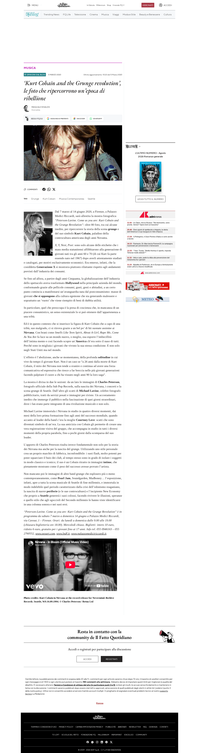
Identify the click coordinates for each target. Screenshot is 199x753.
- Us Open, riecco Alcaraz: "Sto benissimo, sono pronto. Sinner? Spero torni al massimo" (148, 224)
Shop (109, 5)
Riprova (99, 703)
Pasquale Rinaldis (40, 107)
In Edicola (91, 5)
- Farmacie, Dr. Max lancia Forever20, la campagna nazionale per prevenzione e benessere (150, 245)
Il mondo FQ (118, 5)
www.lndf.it (63, 533)
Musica (30, 68)
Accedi (87, 659)
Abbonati (147, 5)
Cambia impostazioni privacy (89, 727)
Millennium (100, 5)
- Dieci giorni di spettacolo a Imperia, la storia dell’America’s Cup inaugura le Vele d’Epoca (147, 231)
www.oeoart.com (45, 533)
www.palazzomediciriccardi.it (88, 533)
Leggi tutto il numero (150, 199)
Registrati (112, 659)
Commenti (32, 189)
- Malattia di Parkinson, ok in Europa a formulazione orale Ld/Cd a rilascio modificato (150, 266)
